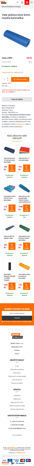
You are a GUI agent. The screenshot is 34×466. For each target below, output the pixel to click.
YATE (9, 83)
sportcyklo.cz (11, 447)
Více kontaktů (17, 435)
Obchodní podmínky (17, 369)
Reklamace (17, 373)
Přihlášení (17, 395)
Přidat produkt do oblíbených (11, 72)
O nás (17, 366)
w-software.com (20, 452)
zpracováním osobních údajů (22, 321)
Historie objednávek (17, 409)
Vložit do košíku (21, 79)
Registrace (17, 399)
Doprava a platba (17, 383)
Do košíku (12, 169)
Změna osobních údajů (17, 406)
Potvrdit (17, 318)
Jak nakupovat (17, 380)
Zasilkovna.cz (20, 124)
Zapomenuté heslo (17, 402)
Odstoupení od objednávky (17, 376)
